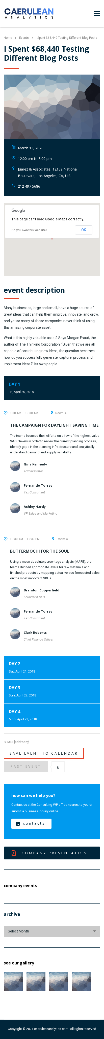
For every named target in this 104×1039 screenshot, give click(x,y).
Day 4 (23, 715)
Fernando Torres (38, 485)
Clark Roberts (35, 632)
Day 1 (21, 387)
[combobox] (52, 931)
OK (83, 230)
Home (8, 38)
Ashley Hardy (35, 506)
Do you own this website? (29, 230)
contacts (34, 823)
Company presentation (54, 853)
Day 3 (22, 691)
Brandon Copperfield (41, 590)
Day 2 (22, 667)
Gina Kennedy (35, 464)
